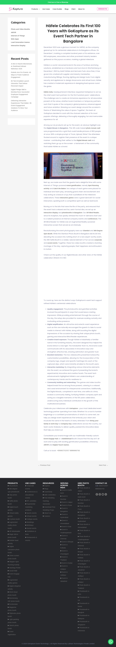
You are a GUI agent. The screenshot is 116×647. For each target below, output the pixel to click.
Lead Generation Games (20, 42)
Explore (47, 486)
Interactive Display (18, 46)
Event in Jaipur (67, 502)
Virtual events (32, 516)
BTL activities (31, 501)
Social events (31, 528)
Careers (47, 516)
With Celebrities (50, 495)
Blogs (67, 9)
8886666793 (74, 450)
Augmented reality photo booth (12, 525)
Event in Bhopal (67, 542)
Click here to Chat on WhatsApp (58, 2)
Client (73, 9)
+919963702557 (63, 450)
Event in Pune (67, 505)
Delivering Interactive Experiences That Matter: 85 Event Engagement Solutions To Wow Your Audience (21, 105)
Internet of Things (18, 36)
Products (35, 9)
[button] (39, 9)
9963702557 (103, 486)
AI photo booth (14, 519)
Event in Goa (66, 526)
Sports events (32, 513)
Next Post (103, 465)
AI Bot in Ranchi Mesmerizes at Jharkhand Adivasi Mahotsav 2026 (21, 66)
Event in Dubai (67, 563)
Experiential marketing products (30, 507)
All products (13, 486)
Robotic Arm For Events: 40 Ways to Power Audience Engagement (21, 74)
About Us (81, 9)
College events (32, 519)
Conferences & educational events (31, 495)
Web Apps (15, 39)
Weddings (30, 522)
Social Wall (13, 571)
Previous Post (44, 465)
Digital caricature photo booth (13, 549)
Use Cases (46, 9)
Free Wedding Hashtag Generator (48, 501)
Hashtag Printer (14, 568)
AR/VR (13, 32)
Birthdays (30, 525)
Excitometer (13, 604)
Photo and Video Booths (20, 29)
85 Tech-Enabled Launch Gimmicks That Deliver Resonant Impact (20, 83)
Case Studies (57, 9)
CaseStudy (48, 492)
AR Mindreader (14, 531)
